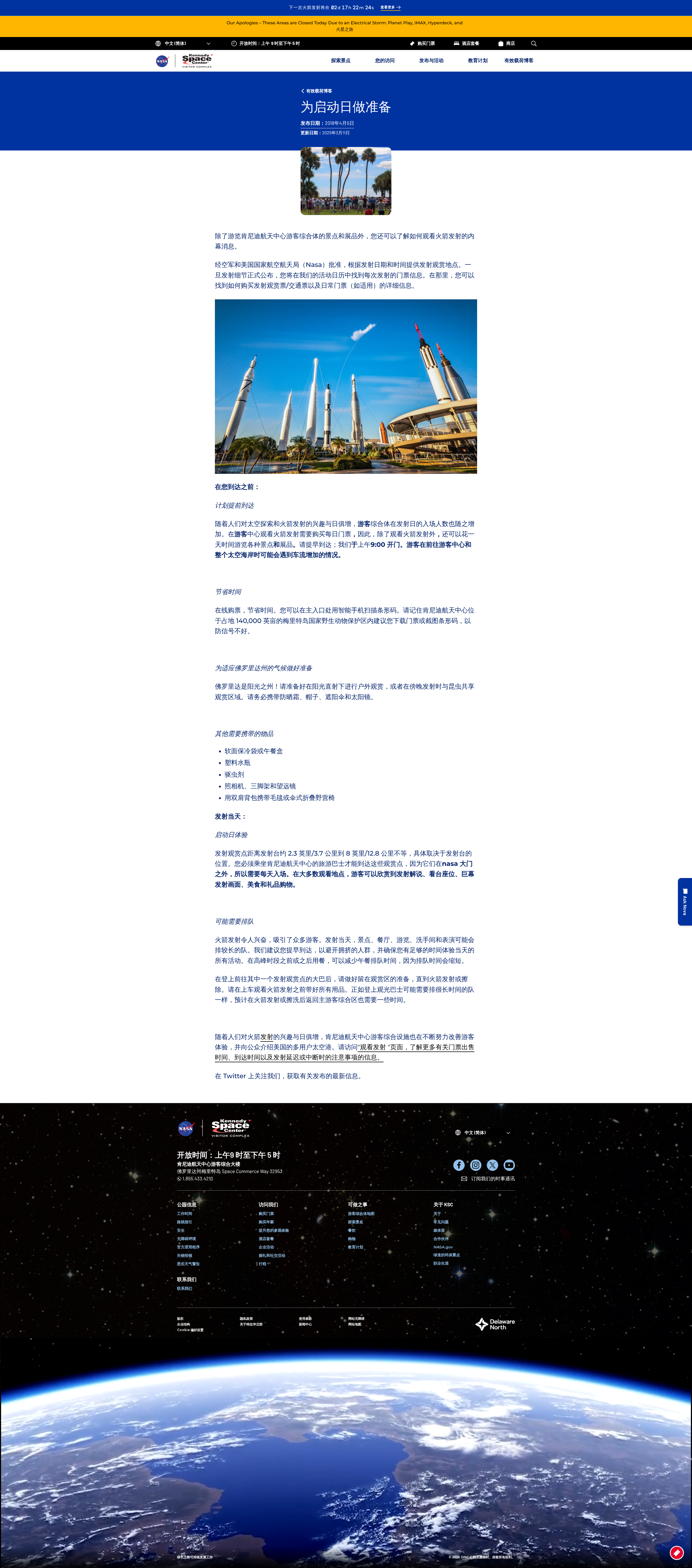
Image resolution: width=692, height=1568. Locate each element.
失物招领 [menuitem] (184, 1255)
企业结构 (183, 1324)
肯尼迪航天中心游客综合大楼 (208, 1164)
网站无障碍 (356, 1319)
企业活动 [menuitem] (266, 1247)
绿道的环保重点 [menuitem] (447, 1254)
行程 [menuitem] (262, 1263)
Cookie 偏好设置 (190, 1330)
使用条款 (305, 1319)
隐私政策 (246, 1319)
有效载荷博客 (519, 60)
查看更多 (388, 7)
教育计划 (478, 60)
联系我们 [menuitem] (184, 1288)
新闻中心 (305, 1324)
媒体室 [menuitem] (439, 1230)
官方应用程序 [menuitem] (188, 1247)
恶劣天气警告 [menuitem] (188, 1263)
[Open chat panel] (685, 902)
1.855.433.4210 (197, 1178)
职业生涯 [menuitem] (441, 1263)
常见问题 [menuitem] (441, 1221)
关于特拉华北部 (251, 1324)
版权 (180, 1319)
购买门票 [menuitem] (266, 1213)
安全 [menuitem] (181, 1230)
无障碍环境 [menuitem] (186, 1238)
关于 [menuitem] (437, 1213)
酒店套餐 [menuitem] (266, 1238)
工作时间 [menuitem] (184, 1213)
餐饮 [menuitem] (352, 1230)
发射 (266, 1037)
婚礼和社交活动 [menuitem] (272, 1255)
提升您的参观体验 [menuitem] (274, 1230)
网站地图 (354, 1324)
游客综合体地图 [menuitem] (361, 1213)
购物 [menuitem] (352, 1238)
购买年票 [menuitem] (266, 1221)
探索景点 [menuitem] (355, 1221)
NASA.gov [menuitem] (443, 1247)
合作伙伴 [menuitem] (441, 1238)
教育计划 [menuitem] (355, 1247)
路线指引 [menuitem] (184, 1221)
